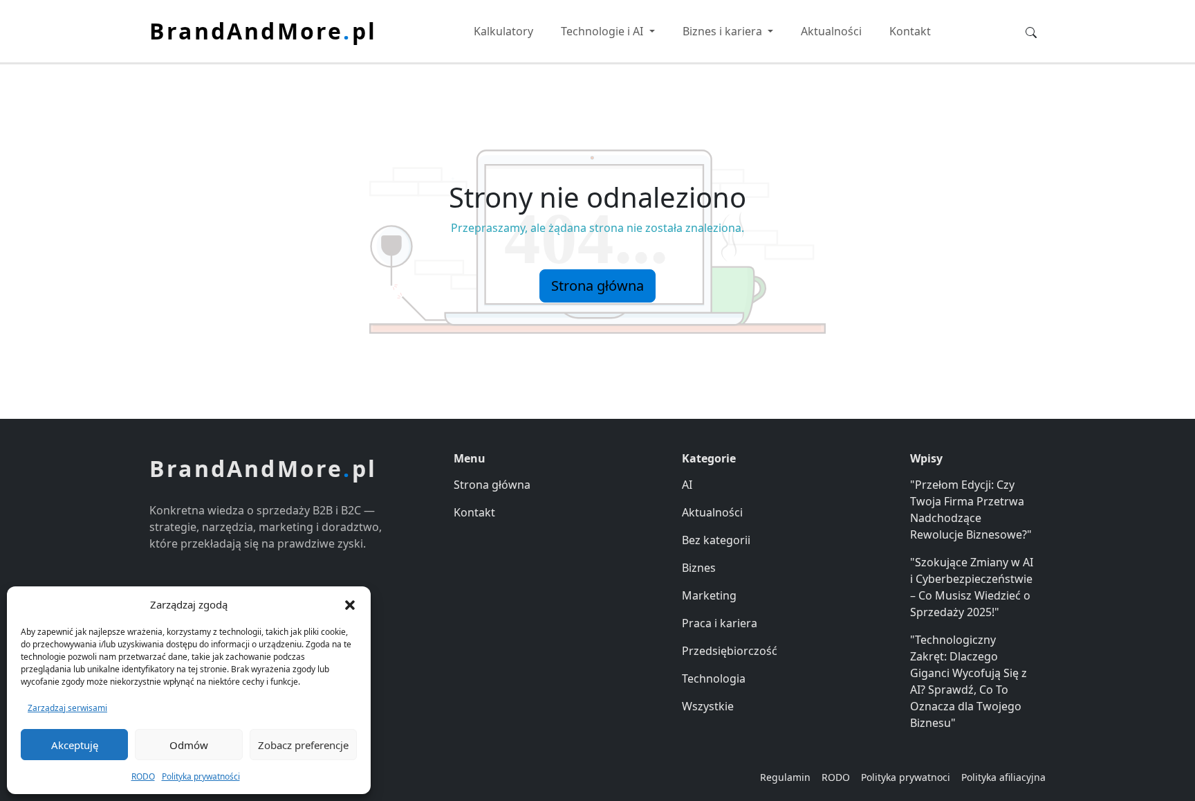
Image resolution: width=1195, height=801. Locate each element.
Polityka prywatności (201, 776)
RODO (143, 776)
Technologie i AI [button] (603, 31)
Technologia (713, 678)
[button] (350, 604)
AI (687, 484)
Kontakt (910, 31)
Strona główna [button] (597, 285)
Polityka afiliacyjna (1003, 777)
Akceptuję (74, 745)
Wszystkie (708, 706)
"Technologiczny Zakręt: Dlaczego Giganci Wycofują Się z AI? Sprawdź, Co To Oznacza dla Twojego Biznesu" (968, 681)
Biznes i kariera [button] (724, 31)
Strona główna (492, 484)
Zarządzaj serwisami (67, 708)
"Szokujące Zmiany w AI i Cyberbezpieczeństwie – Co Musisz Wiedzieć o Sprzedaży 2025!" (971, 587)
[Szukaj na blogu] (1031, 31)
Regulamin (785, 777)
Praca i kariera (719, 623)
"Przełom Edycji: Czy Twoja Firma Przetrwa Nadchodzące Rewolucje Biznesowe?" (971, 509)
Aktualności (831, 31)
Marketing (709, 595)
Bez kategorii (716, 540)
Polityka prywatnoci (905, 777)
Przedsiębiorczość (729, 650)
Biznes (699, 567)
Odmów (188, 745)
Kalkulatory (503, 31)
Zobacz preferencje (303, 745)
